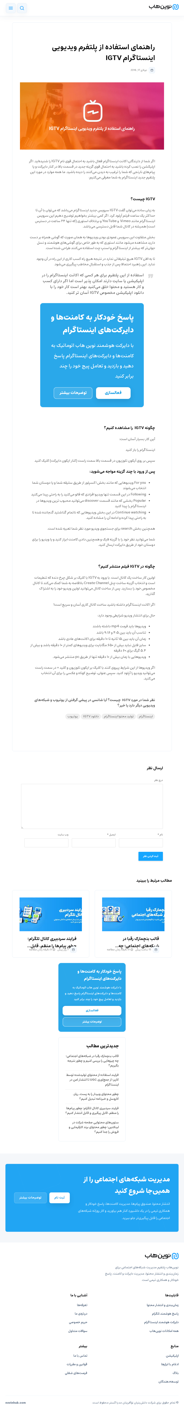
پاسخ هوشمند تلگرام (165, 1313)
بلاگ (176, 1373)
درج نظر (158, 780)
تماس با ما (80, 1356)
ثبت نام (59, 1197)
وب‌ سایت (63, 834)
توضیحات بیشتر (73, 393)
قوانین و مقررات (77, 1364)
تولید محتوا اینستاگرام (119, 716)
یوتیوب (73, 716)
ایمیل (111, 834)
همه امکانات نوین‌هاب (164, 1331)
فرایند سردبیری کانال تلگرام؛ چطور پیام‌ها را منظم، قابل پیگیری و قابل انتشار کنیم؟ (92, 1110)
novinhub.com (15, 1403)
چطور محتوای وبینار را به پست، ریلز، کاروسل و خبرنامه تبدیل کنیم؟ (96, 1096)
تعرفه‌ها (82, 1305)
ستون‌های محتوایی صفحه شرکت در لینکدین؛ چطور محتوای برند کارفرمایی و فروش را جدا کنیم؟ (94, 1127)
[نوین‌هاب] (92, 1256)
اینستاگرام (146, 716)
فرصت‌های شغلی (76, 1373)
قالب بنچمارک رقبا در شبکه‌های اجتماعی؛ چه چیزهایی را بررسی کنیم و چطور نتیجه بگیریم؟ (92, 1061)
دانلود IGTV (91, 716)
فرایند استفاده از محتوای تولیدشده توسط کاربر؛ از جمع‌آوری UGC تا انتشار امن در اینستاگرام (92, 1080)
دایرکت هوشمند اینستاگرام (161, 1322)
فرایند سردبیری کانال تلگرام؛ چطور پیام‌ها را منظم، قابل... (52, 943)
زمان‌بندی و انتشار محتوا (163, 1305)
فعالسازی (113, 393)
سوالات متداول (77, 1331)
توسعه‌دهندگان (168, 1381)
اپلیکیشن (172, 1356)
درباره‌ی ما (81, 1313)
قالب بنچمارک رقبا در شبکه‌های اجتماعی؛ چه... (137, 943)
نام (160, 834)
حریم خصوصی (78, 1322)
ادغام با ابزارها (170, 1364)
